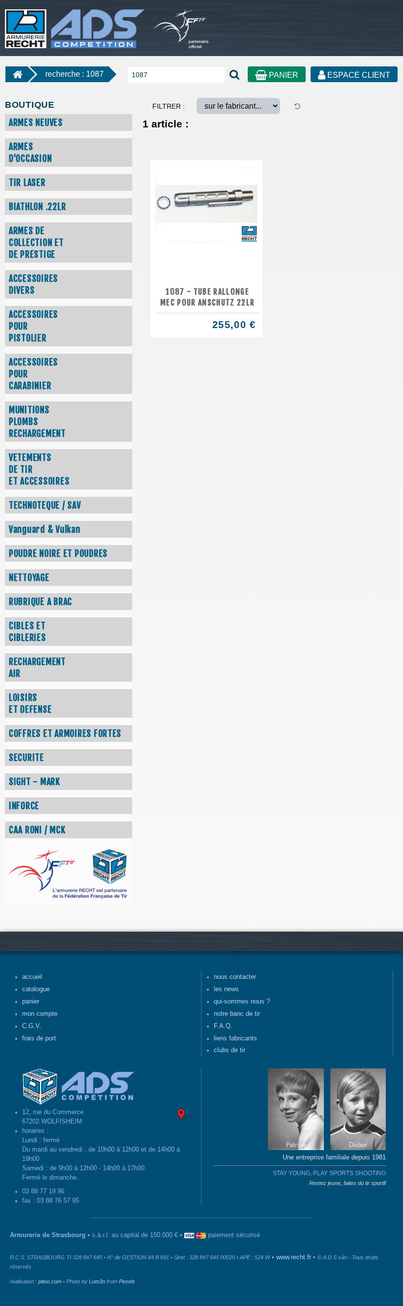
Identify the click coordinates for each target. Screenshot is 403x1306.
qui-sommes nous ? (242, 1001)
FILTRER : (168, 106)
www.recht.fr (293, 1257)
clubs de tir (229, 1050)
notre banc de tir (237, 1013)
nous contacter (235, 976)
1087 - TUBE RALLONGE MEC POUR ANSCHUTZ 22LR (207, 297)
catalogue (36, 989)
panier (30, 1001)
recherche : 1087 (74, 74)
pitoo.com (49, 1281)
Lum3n (97, 1281)
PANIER (282, 75)
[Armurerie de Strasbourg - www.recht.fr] (73, 24)
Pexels (127, 1281)
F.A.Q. (223, 1026)
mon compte (40, 1013)
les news (226, 989)
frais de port (39, 1038)
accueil (32, 976)
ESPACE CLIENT (357, 75)
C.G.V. (31, 1026)
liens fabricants (235, 1038)
